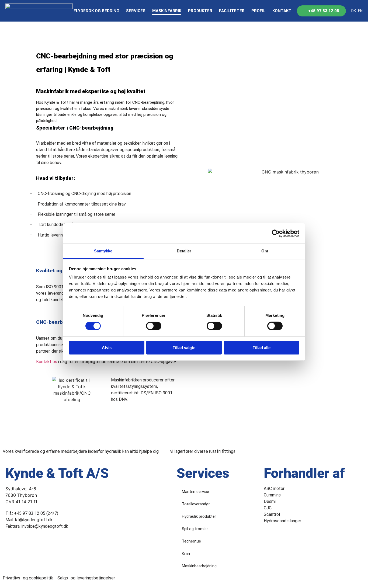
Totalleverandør (196, 504)
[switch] (153, 326)
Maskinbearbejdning (199, 566)
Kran (186, 553)
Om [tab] (264, 251)
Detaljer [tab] (184, 251)
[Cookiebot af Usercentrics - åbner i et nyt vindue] (275, 233)
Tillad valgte (184, 347)
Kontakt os (46, 361)
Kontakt (281, 10)
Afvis (107, 347)
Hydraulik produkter (199, 516)
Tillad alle (261, 347)
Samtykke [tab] (103, 251)
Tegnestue (191, 541)
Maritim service (195, 491)
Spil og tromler (195, 528)
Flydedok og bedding (96, 10)
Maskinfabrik (166, 10)
